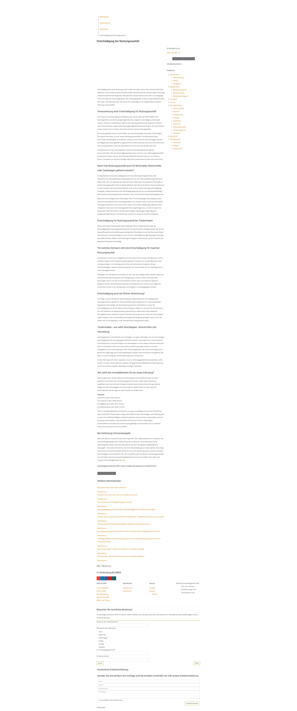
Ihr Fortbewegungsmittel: (106, 650)
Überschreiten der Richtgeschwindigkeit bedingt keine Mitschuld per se (123, 524)
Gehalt (175, 81)
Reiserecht (174, 136)
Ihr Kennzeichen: (103, 656)
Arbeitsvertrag (178, 77)
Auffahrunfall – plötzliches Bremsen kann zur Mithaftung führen (120, 556)
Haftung (176, 118)
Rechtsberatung (176, 105)
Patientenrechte (179, 93)
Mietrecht (173, 99)
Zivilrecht (176, 133)
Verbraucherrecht (179, 127)
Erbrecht (176, 111)
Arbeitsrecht (174, 74)
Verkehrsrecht (175, 139)
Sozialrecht (177, 121)
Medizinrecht (175, 87)
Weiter (197, 663)
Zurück (100, 663)
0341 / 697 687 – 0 (173, 53)
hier (123, 460)
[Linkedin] (102, 578)
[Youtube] (110, 578)
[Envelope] (99, 578)
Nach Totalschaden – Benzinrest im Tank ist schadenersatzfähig (120, 549)
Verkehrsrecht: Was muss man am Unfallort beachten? (117, 495)
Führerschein (178, 149)
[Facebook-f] (106, 578)
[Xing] (114, 578)
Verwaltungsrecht (179, 130)
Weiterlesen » (102, 492)
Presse (172, 102)
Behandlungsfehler (180, 90)
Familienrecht (178, 115)
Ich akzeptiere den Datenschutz (111, 700)
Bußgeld (176, 146)
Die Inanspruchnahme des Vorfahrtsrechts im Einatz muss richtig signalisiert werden (129, 531)
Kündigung (177, 84)
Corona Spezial (178, 108)
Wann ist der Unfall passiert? (107, 622)
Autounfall (177, 142)
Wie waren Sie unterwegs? (106, 628)
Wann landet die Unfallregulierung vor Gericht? (114, 502)
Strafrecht (176, 124)
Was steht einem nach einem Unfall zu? (111, 487)
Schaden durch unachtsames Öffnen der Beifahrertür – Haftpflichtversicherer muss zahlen (130, 517)
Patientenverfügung (180, 96)
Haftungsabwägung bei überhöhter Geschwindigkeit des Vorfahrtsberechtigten (126, 509)
